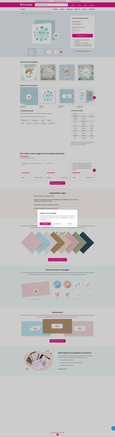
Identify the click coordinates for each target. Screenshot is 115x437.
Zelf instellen (57, 223)
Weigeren (70, 223)
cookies (57, 216)
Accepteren (45, 223)
